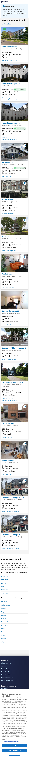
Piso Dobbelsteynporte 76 (11, 84)
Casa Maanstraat (8, 423)
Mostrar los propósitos (14, 755)
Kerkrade (4, 618)
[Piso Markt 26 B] (14, 189)
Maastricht (4, 622)
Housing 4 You (6, 176)
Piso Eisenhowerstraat (10, 47)
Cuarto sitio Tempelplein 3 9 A (13, 498)
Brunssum (4, 602)
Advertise (4, 666)
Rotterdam (4, 580)
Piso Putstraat (7, 274)
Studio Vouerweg (8, 460)
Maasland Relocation (8, 288)
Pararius (4, 2)
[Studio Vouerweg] (14, 450)
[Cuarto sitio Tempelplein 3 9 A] (14, 487)
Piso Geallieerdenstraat (10, 237)
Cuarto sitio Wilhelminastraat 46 (14, 348)
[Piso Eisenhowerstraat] (14, 36)
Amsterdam (4, 576)
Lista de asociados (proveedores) (10, 741)
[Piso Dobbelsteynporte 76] (14, 73)
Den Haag (4, 583)
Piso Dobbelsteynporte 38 (11, 123)
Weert (3, 642)
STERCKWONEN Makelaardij (10, 511)
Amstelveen (4, 593)
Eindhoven (4, 590)
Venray (3, 639)
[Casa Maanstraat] (14, 413)
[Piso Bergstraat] (14, 152)
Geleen (3, 608)
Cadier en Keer (5, 605)
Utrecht (3, 586)
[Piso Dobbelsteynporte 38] (14, 112)
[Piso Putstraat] (14, 263)
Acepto (14, 745)
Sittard (3, 628)
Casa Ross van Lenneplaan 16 (12, 382)
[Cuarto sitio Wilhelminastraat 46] (14, 337)
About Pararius (6, 663)
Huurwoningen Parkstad (9, 60)
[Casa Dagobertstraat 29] (14, 300)
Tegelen (3, 632)
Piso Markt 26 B (7, 200)
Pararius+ (4, 688)
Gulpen (3, 612)
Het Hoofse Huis (7, 437)
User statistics (5, 675)
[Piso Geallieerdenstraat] (14, 226)
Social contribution (7, 681)
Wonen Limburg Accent (9, 251)
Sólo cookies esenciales (14, 750)
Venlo (3, 635)
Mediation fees (6, 672)
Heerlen (3, 615)
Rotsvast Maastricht (8, 214)
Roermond (4, 625)
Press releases (5, 669)
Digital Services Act (7, 678)
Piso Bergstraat (7, 162)
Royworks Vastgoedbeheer (10, 359)
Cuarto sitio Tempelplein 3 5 (12, 535)
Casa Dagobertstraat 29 (10, 311)
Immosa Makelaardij (8, 325)
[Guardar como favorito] (24, 30)
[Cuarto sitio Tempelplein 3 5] (14, 524)
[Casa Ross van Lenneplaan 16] (14, 372)
